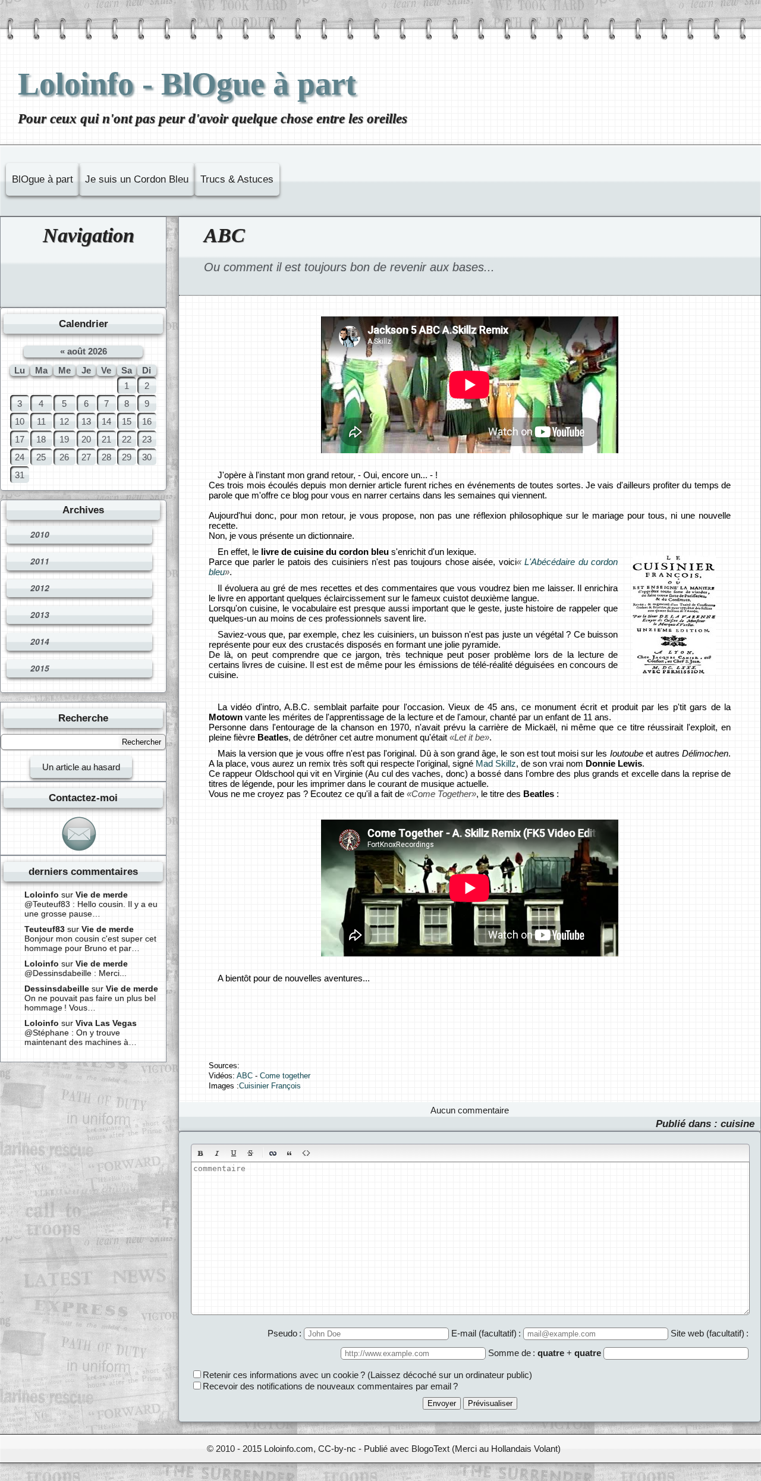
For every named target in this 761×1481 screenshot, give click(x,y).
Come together (285, 1076)
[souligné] (234, 1153)
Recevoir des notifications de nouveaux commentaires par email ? (330, 1386)
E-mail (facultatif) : (487, 1333)
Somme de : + (544, 1353)
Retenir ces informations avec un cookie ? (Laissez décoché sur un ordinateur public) (367, 1375)
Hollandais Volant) (526, 1449)
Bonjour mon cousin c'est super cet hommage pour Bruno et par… (90, 943)
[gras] (200, 1153)
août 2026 (87, 351)
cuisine (737, 1123)
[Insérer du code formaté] (306, 1153)
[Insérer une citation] (289, 1153)
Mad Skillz (496, 763)
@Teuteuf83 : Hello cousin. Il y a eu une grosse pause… (91, 908)
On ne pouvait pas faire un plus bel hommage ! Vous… (90, 1002)
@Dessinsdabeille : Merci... (75, 973)
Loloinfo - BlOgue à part (187, 84)
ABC (224, 235)
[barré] (250, 1153)
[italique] (217, 1153)
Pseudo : (286, 1333)
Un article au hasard (81, 767)
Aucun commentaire (469, 1110)
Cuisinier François (270, 1086)
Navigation (88, 235)
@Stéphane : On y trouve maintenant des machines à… (80, 1037)
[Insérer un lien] (273, 1153)
